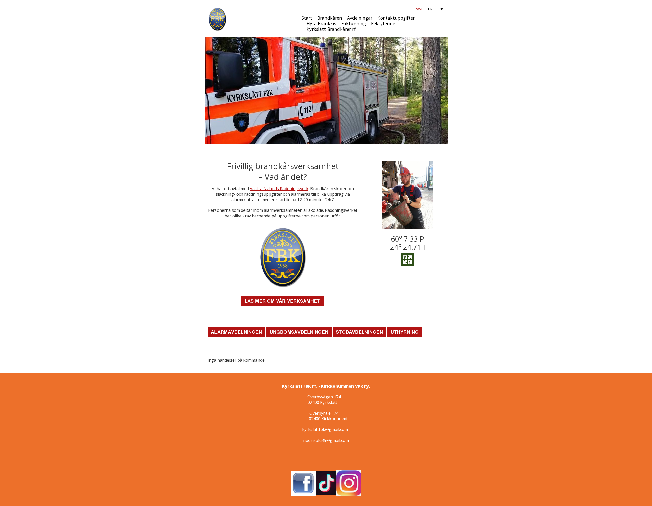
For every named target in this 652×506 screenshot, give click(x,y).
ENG (441, 9)
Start (307, 18)
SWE (419, 9)
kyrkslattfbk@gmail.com (325, 429)
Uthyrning (405, 332)
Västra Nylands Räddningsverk (279, 188)
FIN (430, 9)
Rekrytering (383, 23)
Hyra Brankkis (321, 23)
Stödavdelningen (359, 332)
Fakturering (353, 23)
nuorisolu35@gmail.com (326, 440)
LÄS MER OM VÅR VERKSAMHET (282, 301)
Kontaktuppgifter (396, 18)
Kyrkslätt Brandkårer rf (331, 29)
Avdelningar (359, 18)
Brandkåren (329, 18)
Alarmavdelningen (236, 332)
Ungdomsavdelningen (299, 332)
